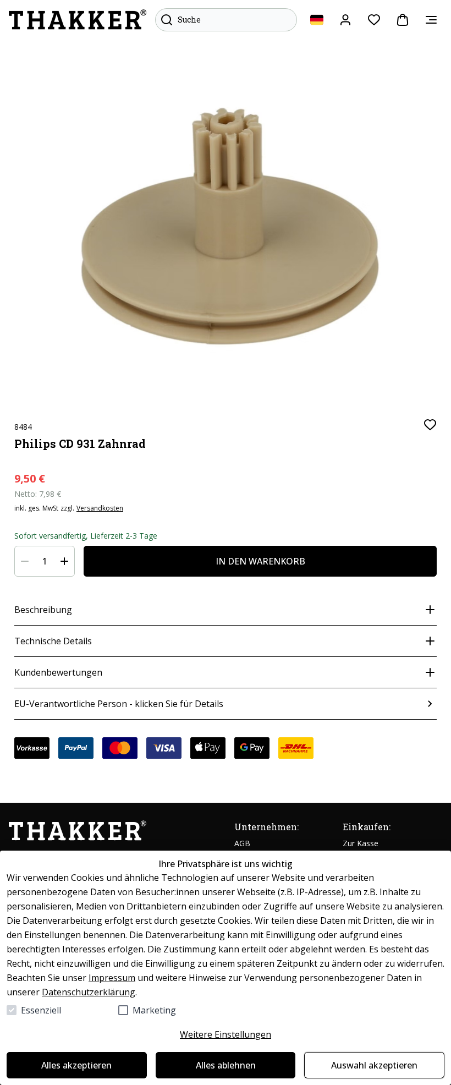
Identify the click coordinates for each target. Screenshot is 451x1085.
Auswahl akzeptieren (374, 1065)
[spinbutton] (44, 561)
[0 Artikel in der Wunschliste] (374, 20)
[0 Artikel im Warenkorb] (403, 20)
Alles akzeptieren (76, 1065)
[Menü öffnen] (431, 20)
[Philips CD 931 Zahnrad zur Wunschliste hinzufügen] (430, 424)
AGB (242, 843)
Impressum (112, 978)
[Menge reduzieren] (25, 561)
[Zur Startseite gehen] (77, 19)
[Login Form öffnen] (345, 20)
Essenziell (41, 1010)
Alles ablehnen (226, 1065)
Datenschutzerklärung (88, 992)
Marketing (154, 1010)
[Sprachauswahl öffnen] (317, 20)
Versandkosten (99, 508)
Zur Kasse (360, 843)
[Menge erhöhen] (64, 561)
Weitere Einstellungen (225, 1034)
